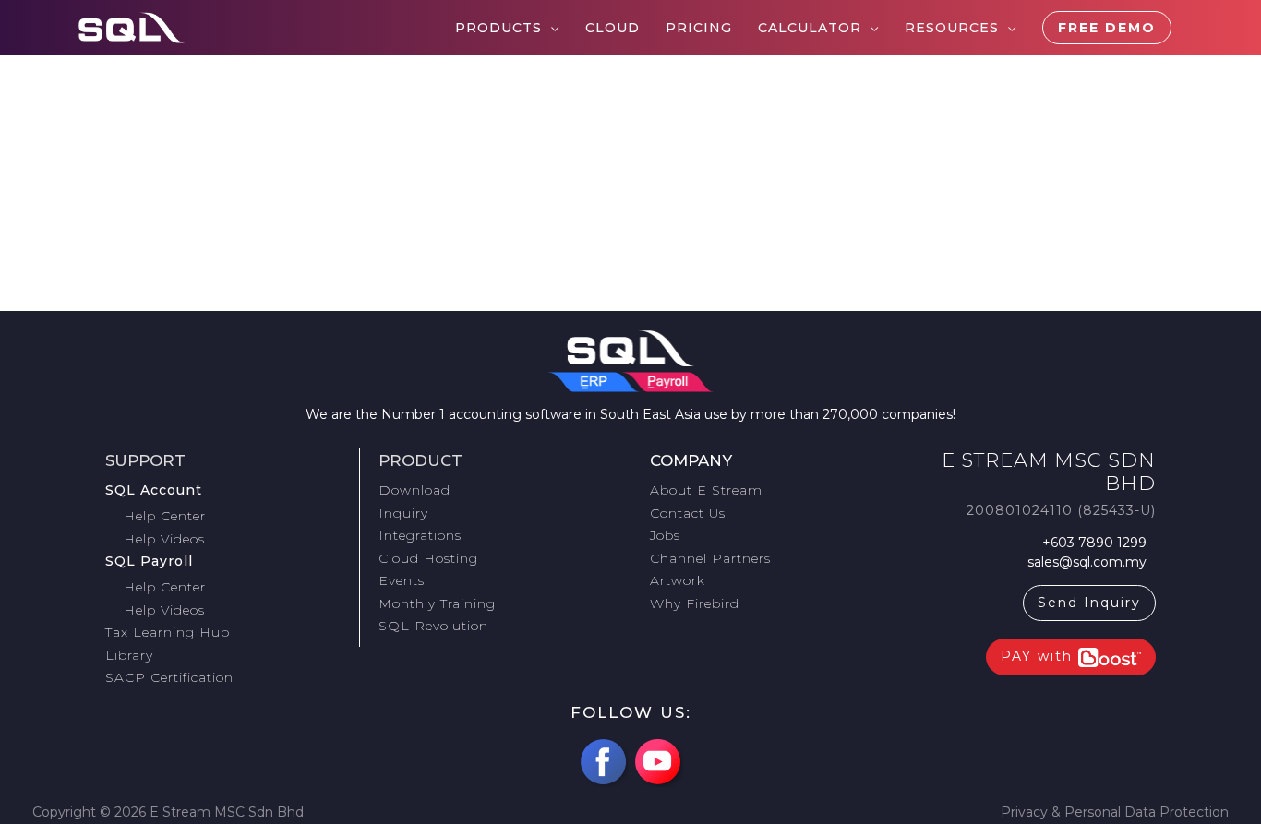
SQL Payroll (149, 561)
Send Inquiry (1089, 602)
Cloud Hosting (428, 558)
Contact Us (688, 513)
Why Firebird (694, 603)
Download (414, 490)
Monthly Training (437, 603)
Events (401, 580)
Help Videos (164, 539)
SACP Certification (169, 677)
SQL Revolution (433, 625)
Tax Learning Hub (167, 632)
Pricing (699, 27)
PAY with (1039, 656)
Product (420, 460)
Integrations (420, 535)
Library (129, 655)
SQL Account (153, 490)
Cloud (612, 27)
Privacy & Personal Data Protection (1115, 812)
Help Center (165, 516)
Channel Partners (710, 558)
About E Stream (706, 490)
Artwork (677, 580)
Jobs (665, 535)
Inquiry (403, 513)
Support (145, 460)
